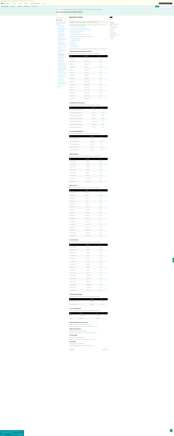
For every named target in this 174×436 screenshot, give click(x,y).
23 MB (101, 69)
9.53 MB (102, 149)
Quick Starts (19, 6)
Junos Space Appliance (112, 33)
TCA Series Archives (61, 79)
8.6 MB (102, 304)
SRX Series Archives (61, 75)
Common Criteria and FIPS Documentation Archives (62, 29)
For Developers (35, 6)
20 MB (103, 127)
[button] (171, 430)
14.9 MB (103, 109)
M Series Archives (60, 59)
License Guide (13, 6)
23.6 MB (101, 252)
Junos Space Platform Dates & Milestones (76, 31)
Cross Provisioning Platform (113, 27)
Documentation (4, 6)
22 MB (101, 95)
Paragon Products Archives (62, 67)
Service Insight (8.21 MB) (91, 339)
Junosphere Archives (61, 55)
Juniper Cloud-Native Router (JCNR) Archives (62, 51)
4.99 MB (98, 318)
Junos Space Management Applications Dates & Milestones (79, 34)
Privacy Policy (3, 434)
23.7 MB (101, 246)
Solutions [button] (8, 3)
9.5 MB (102, 138)
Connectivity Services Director (113, 26)
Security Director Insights (113, 32)
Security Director (112, 31)
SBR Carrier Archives (61, 71)
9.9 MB (102, 301)
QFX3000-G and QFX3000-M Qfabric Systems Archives (62, 69)
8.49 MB (100, 235)
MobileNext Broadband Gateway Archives (61, 61)
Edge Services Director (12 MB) (92, 332)
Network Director (112, 28)
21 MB (101, 264)
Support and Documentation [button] (34, 3)
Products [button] (14, 3)
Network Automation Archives (62, 64)
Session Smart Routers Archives (62, 72)
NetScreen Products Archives (62, 63)
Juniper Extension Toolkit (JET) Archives (62, 47)
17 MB (101, 272)
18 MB (101, 275)
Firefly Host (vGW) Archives (62, 38)
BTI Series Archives (60, 26)
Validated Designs (26, 6)
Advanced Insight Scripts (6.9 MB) (92, 326)
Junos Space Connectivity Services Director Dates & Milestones (80, 29)
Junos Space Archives (61, 54)
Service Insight (111, 37)
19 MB (103, 124)
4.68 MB (98, 315)
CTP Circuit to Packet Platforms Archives (61, 31)
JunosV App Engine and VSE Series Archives (62, 57)
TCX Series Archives (61, 80)
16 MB (100, 212)
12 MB (100, 206)
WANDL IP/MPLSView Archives (62, 83)
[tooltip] (111, 17)
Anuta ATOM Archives (61, 25)
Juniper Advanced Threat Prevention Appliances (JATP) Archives (62, 44)
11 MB (100, 221)
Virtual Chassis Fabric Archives (62, 82)
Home (57, 9)
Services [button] (20, 3)
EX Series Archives (60, 36)
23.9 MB (101, 249)
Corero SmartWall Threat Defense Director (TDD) (61, 35)
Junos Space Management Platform (75, 38)
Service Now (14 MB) (90, 345)
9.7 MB (101, 58)
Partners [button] (25, 3)
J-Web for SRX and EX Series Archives (62, 40)
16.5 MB (100, 192)
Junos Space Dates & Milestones (75, 32)
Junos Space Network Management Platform (114, 24)
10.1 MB (102, 141)
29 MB (100, 181)
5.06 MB (100, 172)
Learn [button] (43, 3)
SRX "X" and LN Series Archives (62, 76)
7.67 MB (100, 232)
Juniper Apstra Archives (61, 49)
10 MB (102, 144)
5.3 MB (100, 166)
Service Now (111, 38)
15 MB (103, 112)
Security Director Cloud (74, 45)
